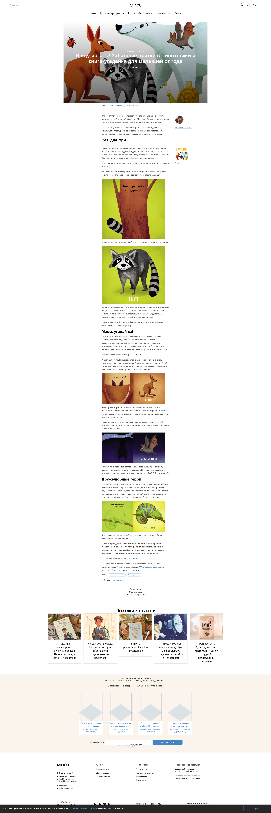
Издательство (163, 13)
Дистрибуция (141, 777)
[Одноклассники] (104, 804)
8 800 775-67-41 (65, 773)
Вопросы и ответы (103, 769)
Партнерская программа (145, 773)
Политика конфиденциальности (188, 779)
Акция (131, 13)
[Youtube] (95, 804)
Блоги (177, 13)
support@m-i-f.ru (64, 785)
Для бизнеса (145, 13)
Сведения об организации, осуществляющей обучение (186, 770)
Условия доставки (103, 777)
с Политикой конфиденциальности (84, 808)
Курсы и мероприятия (112, 13)
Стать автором (141, 769)
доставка (15, 5)
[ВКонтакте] (100, 804)
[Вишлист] (254, 4)
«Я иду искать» (115, 128)
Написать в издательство (195, 803)
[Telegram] (109, 804)
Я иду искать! (179, 163)
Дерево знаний (102, 773)
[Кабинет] (248, 4)
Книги (93, 13)
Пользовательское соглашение (187, 775)
